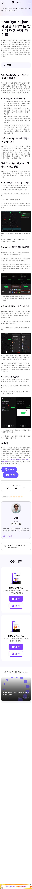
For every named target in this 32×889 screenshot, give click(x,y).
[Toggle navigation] (29, 3)
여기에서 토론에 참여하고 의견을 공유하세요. (16, 546)
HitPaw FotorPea (16, 636)
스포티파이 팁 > (10, 8)
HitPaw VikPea (16, 588)
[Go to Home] (16, 3)
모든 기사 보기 (7, 536)
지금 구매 (17, 599)
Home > (3, 8)
